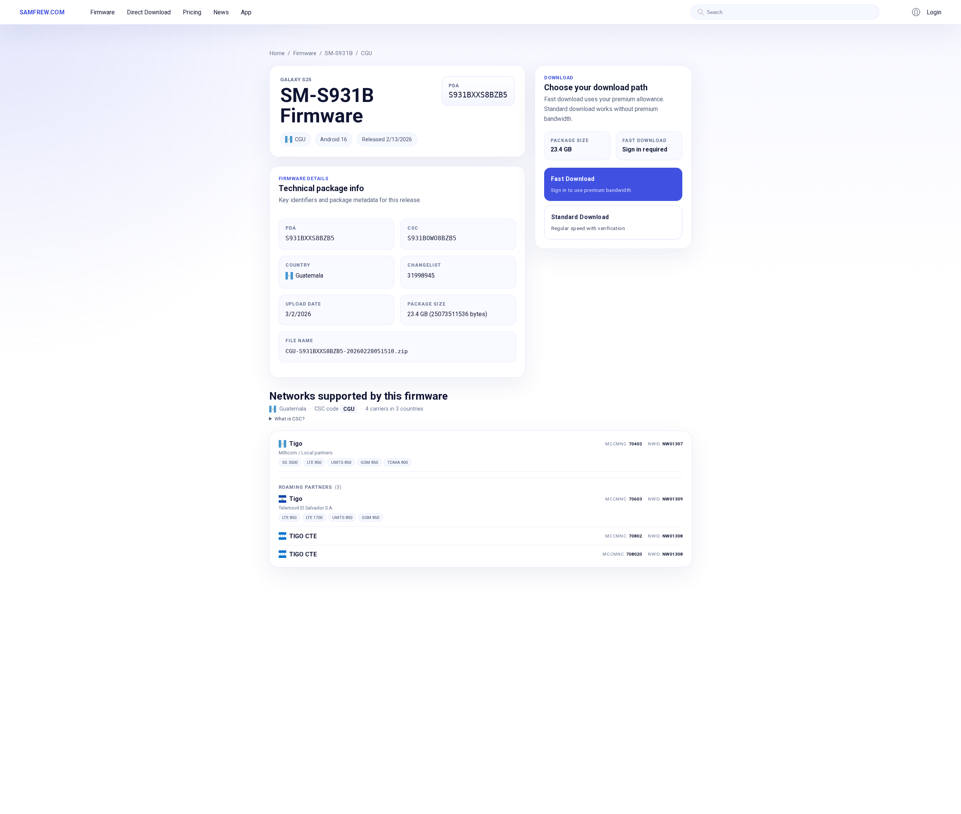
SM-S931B (339, 53)
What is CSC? (290, 418)
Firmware (102, 12)
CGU (366, 53)
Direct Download (149, 12)
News (221, 12)
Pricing (192, 12)
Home (277, 53)
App (246, 12)
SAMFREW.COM (42, 12)
